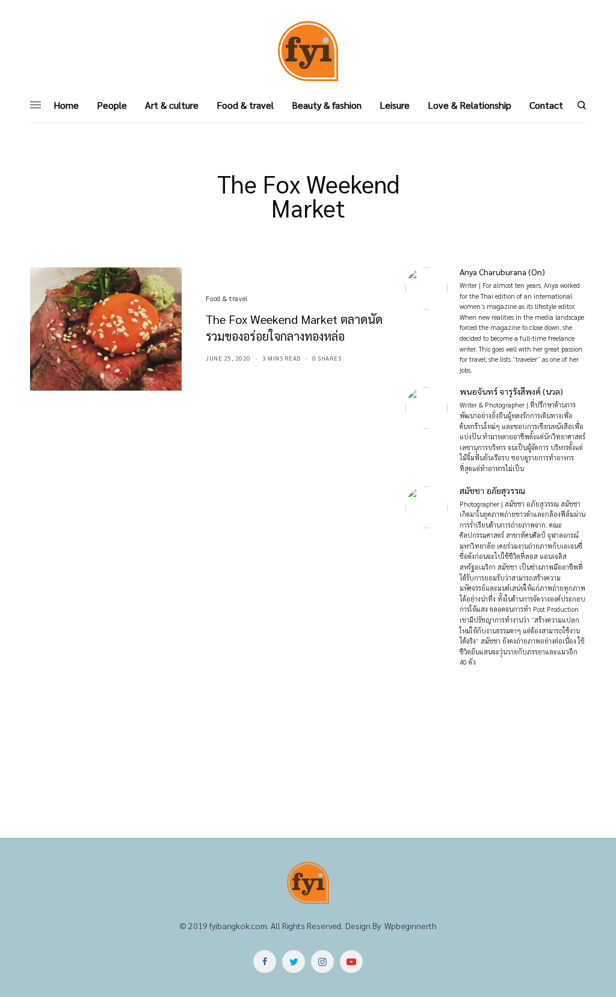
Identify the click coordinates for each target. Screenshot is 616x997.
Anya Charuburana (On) (502, 271)
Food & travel (226, 298)
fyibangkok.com (238, 925)
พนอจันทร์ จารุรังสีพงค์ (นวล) (511, 391)
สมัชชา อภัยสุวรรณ (492, 490)
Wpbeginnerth (410, 925)
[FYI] (308, 51)
